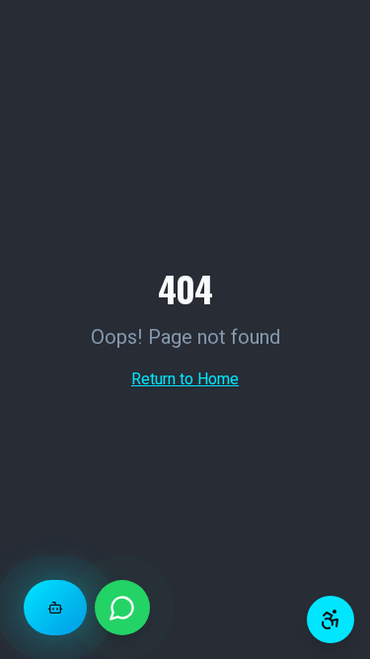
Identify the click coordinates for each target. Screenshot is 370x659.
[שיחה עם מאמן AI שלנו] (55, 607)
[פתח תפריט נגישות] (330, 619)
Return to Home (185, 379)
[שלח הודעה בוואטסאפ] (122, 607)
